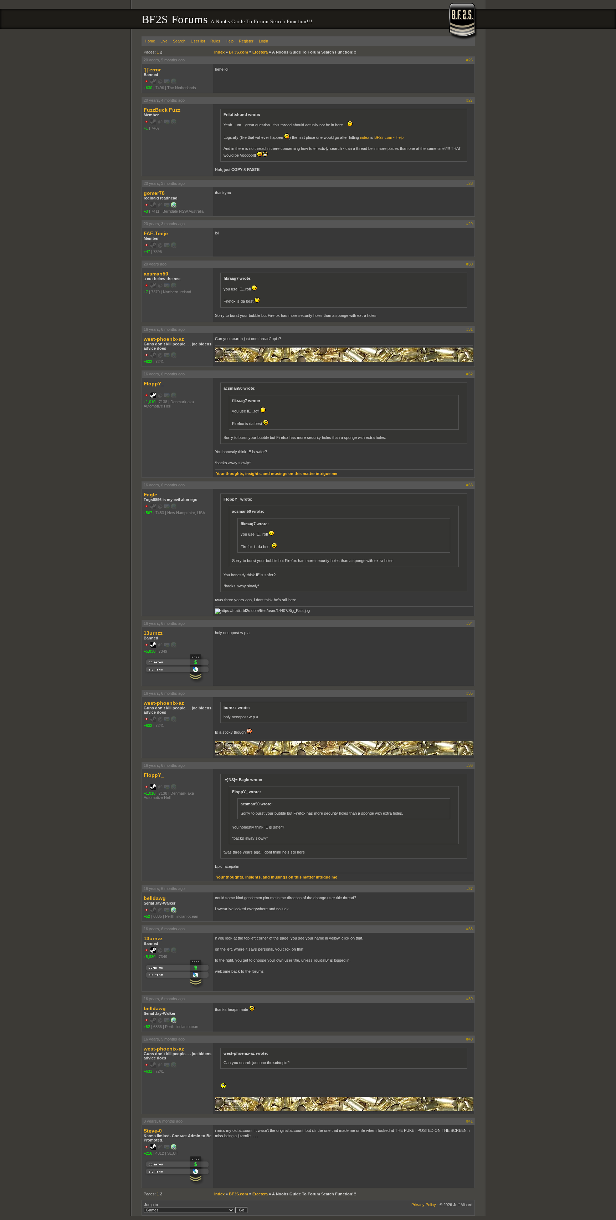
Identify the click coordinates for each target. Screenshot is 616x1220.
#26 (469, 60)
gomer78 (154, 193)
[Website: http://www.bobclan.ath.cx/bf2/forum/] (173, 911)
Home (150, 41)
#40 (469, 1039)
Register (246, 41)
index (364, 137)
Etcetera (260, 52)
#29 (469, 224)
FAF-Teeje (156, 233)
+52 (147, 916)
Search (179, 41)
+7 (146, 292)
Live (164, 41)
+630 (148, 88)
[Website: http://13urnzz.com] (173, 1148)
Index (219, 52)
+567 (148, 513)
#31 (469, 329)
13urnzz (153, 633)
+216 (148, 1153)
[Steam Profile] (153, 397)
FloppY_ (154, 383)
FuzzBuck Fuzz (162, 110)
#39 (469, 999)
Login (263, 41)
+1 (146, 128)
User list (198, 41)
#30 (469, 264)
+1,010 (149, 402)
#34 (469, 623)
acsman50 (156, 274)
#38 (469, 929)
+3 (146, 211)
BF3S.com (238, 52)
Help (229, 41)
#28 (469, 183)
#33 (469, 485)
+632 (148, 361)
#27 (469, 100)
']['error (152, 69)
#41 (469, 1121)
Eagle (150, 494)
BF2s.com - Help (389, 137)
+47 (147, 251)
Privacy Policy (423, 1205)
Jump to (151, 1205)
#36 (469, 765)
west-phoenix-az (164, 339)
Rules (215, 41)
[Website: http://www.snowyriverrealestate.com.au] (173, 206)
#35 (469, 693)
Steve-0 (153, 1131)
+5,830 (149, 651)
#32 (469, 374)
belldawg (155, 898)
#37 (469, 888)
